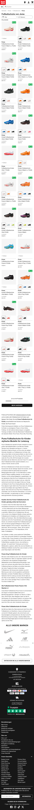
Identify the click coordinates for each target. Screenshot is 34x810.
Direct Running (5, 763)
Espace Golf (4, 767)
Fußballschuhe (16, 10)
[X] (22, 807)
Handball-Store (5, 773)
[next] (33, 643)
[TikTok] (19, 807)
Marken (4, 419)
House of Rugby (5, 774)
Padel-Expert (5, 784)
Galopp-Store (5, 769)
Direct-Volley (4, 765)
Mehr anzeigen (17, 405)
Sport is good (21, 771)
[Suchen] (6, 6)
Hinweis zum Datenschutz (8, 751)
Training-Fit (21, 773)
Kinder (9, 10)
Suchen (9, 7)
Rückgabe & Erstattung (7, 744)
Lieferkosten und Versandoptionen (10, 749)
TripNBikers (21, 778)
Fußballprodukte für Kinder (23, 415)
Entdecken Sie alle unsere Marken (17, 661)
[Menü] (2, 7)
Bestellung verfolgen (7, 728)
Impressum (4, 745)
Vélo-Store (21, 780)
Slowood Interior (22, 763)
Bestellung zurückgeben (17, 704)
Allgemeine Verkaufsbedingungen (10, 742)
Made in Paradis (5, 778)
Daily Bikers (4, 761)
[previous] (1, 643)
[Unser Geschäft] (25, 2)
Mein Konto (4, 724)
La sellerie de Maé (6, 776)
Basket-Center (5, 759)
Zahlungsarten (5, 747)
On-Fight (3, 782)
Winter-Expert (21, 782)
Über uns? (4, 738)
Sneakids (20, 769)
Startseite (4, 10)
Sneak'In (20, 767)
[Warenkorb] (32, 2)
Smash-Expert (22, 765)
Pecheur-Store (22, 759)
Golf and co (4, 771)
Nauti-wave (4, 780)
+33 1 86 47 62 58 (17, 679)
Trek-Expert (21, 774)
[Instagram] (15, 807)
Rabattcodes (4, 732)
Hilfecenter (4, 726)
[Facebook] (11, 807)
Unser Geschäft (5, 753)
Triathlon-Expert (22, 776)
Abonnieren (26, 796)
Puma (3, 42)
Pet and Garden (22, 761)
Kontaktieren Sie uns (17, 674)
